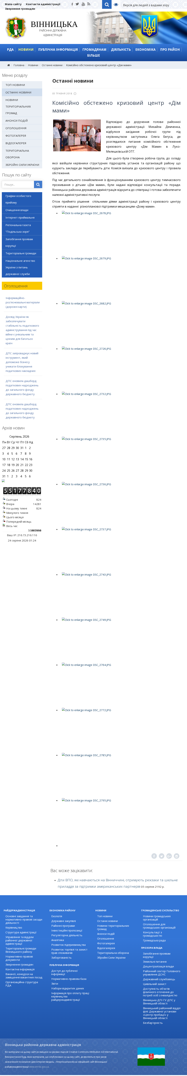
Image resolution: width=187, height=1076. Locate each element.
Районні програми (63, 925)
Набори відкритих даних (67, 988)
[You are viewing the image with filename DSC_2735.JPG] (120, 459)
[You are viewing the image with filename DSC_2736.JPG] (120, 504)
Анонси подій (16, 120)
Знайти (38, 184)
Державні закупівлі (63, 921)
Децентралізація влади (158, 966)
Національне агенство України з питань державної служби (20, 267)
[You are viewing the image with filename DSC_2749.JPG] (120, 639)
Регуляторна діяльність (66, 935)
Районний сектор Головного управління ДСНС (161, 972)
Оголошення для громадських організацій (159, 925)
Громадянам (94, 49)
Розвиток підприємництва (68, 944)
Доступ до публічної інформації (64, 972)
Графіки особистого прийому (18, 199)
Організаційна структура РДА (21, 983)
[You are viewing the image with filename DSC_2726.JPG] (120, 368)
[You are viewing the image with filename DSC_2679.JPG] (120, 278)
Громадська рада (154, 940)
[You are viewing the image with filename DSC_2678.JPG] (120, 233)
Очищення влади (16, 210)
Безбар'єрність (153, 1023)
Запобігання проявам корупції (19, 242)
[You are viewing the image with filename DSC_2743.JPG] (120, 594)
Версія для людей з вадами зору (146, 5)
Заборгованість (61, 957)
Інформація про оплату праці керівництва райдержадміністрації (70, 996)
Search (107, 4)
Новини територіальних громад (18, 106)
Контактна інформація (20, 969)
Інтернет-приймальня (20, 217)
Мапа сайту (13, 4)
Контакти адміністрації (43, 4)
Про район (170, 49)
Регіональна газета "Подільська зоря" (18, 228)
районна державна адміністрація (53, 29)
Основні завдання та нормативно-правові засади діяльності (23, 919)
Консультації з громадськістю (152, 933)
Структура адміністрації (21, 932)
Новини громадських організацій (157, 917)
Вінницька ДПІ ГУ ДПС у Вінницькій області (159, 1001)
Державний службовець (159, 979)
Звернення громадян (20, 8)
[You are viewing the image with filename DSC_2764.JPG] (120, 685)
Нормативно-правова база (68, 979)
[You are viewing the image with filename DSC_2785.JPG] (120, 775)
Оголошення (15, 128)
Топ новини (15, 85)
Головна (19, 65)
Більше (93, 55)
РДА (10, 49)
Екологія (56, 916)
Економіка (145, 49)
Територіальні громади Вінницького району (20, 949)
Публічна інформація (58, 49)
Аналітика (57, 940)
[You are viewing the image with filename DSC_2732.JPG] (120, 414)
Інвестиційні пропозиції (66, 930)
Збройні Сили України (22, 165)
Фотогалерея (15, 135)
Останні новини (52, 65)
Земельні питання (155, 961)
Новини (26, 49)
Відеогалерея (15, 143)
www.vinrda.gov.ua (39, 1066)
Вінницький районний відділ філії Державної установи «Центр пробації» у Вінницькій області (161, 1013)
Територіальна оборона (17, 154)
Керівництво (13, 927)
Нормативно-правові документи (19, 958)
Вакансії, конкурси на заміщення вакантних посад (23, 975)
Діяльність (121, 49)
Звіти (54, 983)
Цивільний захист (154, 984)
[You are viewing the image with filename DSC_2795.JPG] (120, 820)
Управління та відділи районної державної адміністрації (19, 940)
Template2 (117, 4)
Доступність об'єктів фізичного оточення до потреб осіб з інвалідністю (160, 992)
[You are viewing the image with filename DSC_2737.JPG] (120, 549)
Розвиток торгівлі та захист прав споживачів (69, 951)
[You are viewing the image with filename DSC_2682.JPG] (120, 323)
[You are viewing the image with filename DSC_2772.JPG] (120, 730)
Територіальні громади (20, 253)
